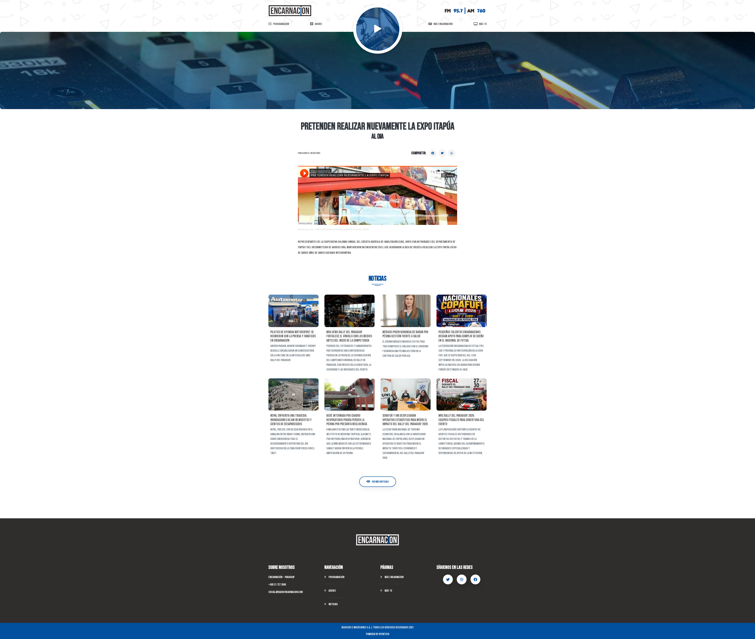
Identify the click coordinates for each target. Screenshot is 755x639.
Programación (336, 577)
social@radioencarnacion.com (285, 592)
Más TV (388, 591)
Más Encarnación (393, 577)
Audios (332, 591)
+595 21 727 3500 (277, 585)
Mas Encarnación (306, 229)
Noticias (333, 604)
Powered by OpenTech (377, 634)
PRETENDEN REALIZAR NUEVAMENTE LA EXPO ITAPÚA (342, 229)
